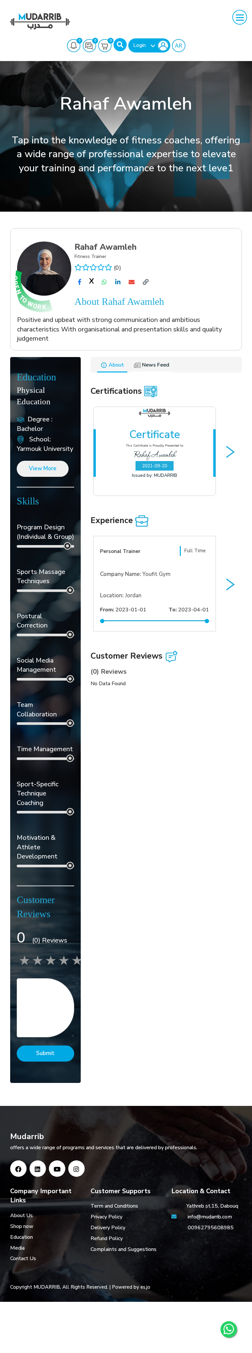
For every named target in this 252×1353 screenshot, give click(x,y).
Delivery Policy (108, 1227)
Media (17, 1248)
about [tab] (115, 365)
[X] (91, 282)
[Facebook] (18, 1168)
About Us (21, 1215)
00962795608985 (211, 1227)
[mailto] (131, 282)
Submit (45, 1053)
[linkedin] (118, 282)
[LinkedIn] (38, 1168)
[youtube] (57, 1168)
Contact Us (23, 1258)
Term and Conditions (114, 1206)
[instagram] (76, 1168)
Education (21, 1237)
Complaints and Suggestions (124, 1249)
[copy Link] (145, 282)
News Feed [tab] (155, 365)
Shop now (21, 1226)
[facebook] (79, 282)
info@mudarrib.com (209, 1216)
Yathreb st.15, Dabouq (212, 1206)
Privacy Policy (106, 1216)
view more (42, 468)
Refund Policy (107, 1238)
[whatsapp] (104, 282)
